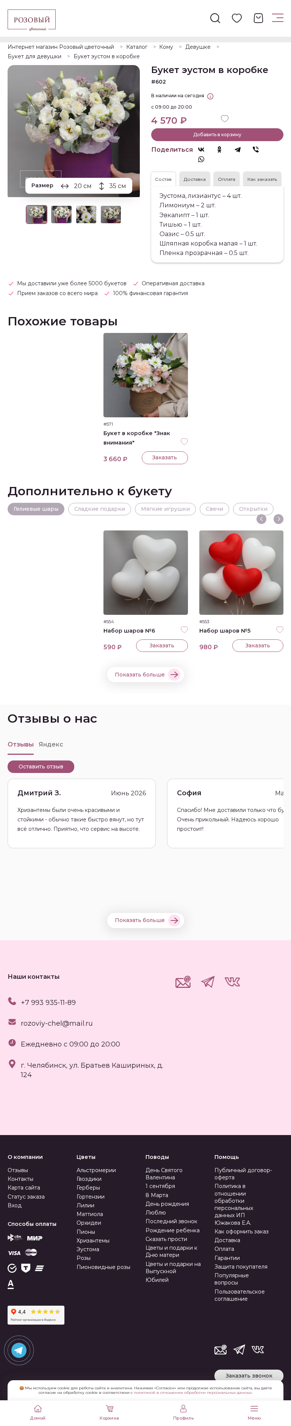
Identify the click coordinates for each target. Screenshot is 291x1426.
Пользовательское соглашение (239, 1295)
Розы (84, 1258)
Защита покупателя (241, 1266)
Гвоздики (89, 1179)
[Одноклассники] (223, 149)
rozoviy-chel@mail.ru (57, 1023)
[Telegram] (241, 149)
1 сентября (160, 1186)
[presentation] (261, 519)
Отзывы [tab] (21, 744)
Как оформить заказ (241, 1231)
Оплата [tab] (226, 179)
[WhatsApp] (205, 159)
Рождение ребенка (173, 1230)
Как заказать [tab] (262, 179)
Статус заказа (26, 1196)
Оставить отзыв (41, 766)
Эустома (88, 1249)
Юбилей (157, 1280)
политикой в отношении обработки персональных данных (193, 1392)
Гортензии (91, 1196)
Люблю (156, 1212)
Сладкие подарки (99, 508)
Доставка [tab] (195, 179)
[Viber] (259, 149)
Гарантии (227, 1258)
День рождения (167, 1204)
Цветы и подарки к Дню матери (171, 1251)
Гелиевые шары (36, 508)
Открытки (253, 508)
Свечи (214, 508)
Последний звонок (171, 1221)
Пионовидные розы (103, 1267)
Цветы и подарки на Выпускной (173, 1268)
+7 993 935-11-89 (48, 1002)
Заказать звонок (249, 1375)
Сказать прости (166, 1239)
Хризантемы (93, 1240)
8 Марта (157, 1195)
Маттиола (90, 1214)
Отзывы (18, 1170)
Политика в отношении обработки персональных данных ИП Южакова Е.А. (233, 1204)
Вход (15, 1205)
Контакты (20, 1179)
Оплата (224, 1249)
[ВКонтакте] (205, 149)
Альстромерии (96, 1170)
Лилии (85, 1205)
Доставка (227, 1240)
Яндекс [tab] (51, 744)
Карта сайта (24, 1187)
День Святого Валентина (164, 1174)
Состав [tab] (163, 179)
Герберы (88, 1187)
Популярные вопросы (231, 1279)
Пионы (86, 1232)
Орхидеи (89, 1222)
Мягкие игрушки (165, 508)
